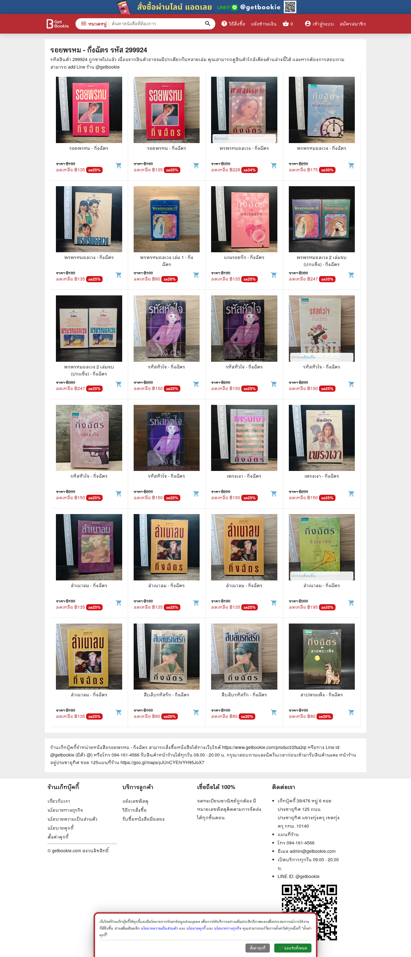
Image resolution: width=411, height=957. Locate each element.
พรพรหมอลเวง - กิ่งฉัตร (244, 148)
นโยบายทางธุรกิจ (65, 810)
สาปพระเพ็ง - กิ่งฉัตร (321, 694)
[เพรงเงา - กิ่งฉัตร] (244, 439)
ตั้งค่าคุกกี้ (58, 837)
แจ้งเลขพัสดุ (135, 801)
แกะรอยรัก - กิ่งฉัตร (244, 257)
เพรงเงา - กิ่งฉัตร (244, 476)
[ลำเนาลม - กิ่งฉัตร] (89, 548)
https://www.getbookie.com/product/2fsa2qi (264, 747)
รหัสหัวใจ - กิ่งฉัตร (166, 366)
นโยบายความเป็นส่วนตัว (73, 819)
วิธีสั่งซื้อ (233, 23)
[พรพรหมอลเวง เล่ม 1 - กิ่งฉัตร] (167, 220)
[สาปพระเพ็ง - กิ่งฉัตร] (322, 657)
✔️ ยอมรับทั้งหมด (293, 948)
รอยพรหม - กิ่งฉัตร (88, 148)
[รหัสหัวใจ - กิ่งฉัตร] (167, 329)
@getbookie (308, 876)
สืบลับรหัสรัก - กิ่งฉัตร (166, 694)
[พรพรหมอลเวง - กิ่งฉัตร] (244, 110)
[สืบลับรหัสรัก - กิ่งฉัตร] (167, 657)
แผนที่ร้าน (288, 834)
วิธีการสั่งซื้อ (134, 810)
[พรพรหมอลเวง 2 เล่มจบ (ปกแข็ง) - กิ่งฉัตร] (322, 220)
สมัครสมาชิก (353, 23)
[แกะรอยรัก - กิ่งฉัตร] (244, 220)
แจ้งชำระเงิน (264, 23)
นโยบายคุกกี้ (61, 828)
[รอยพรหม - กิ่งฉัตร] (89, 110)
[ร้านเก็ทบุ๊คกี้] (57, 24)
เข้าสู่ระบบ (319, 23)
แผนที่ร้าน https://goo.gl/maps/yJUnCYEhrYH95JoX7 (151, 762)
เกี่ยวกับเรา (59, 801)
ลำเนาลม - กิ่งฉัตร (89, 585)
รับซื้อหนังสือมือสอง (143, 819)
